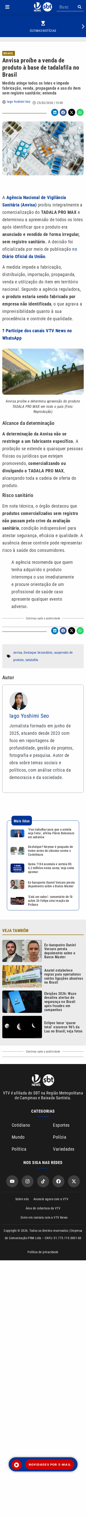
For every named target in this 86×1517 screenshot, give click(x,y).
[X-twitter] (74, 1181)
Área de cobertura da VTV (43, 1208)
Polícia (59, 1137)
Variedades (63, 1149)
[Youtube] (12, 1181)
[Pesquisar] (79, 7)
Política (19, 1149)
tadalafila (31, 660)
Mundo (18, 1137)
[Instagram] (27, 1181)
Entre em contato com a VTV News (44, 1217)
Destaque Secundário (38, 652)
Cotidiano (21, 1125)
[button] (7, 7)
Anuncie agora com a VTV (50, 1199)
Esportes (61, 1125)
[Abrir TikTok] (43, 1181)
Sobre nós (22, 1199)
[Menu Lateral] (7, 7)
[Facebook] (58, 1181)
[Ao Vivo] (16, 1465)
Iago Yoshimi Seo (18, 101)
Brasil (8, 53)
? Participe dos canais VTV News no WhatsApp (37, 334)
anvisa (17, 652)
